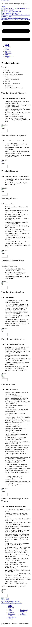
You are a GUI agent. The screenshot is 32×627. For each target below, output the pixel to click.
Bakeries (7, 70)
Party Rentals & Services (12, 339)
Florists (7, 77)
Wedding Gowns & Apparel (13, 135)
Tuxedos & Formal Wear (12, 261)
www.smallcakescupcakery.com (14, 116)
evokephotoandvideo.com (14, 422)
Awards (22, 613)
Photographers (8, 384)
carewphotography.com (11, 403)
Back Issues (12, 18)
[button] (16, 31)
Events (7, 49)
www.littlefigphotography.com (19, 447)
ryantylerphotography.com (12, 462)
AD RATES (17, 19)
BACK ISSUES (25, 19)
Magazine (7, 46)
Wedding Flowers (9, 198)
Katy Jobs (7, 51)
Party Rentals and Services (12, 83)
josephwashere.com (10, 435)
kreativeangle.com (12, 443)
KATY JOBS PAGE (22, 18)
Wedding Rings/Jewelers (12, 292)
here (24, 586)
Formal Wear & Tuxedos (12, 79)
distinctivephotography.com (18, 419)
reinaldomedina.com (19, 458)
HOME (7, 45)
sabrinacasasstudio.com (21, 466)
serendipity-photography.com (13, 478)
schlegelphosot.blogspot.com (19, 470)
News (6, 48)
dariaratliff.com (9, 407)
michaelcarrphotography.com (15, 451)
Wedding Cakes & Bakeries (13, 93)
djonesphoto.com (10, 411)
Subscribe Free (9, 56)
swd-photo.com (9, 474)
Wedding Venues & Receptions (13, 88)
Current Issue (5, 18)
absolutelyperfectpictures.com (13, 396)
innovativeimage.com (11, 432)
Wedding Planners (9, 171)
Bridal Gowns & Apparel (12, 72)
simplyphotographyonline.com (13, 485)
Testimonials (23, 614)
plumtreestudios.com (11, 455)
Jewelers (7, 81)
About (6, 54)
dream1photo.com (10, 415)
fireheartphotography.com (12, 426)
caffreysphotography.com (18, 399)
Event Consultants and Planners (14, 74)
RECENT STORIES (7, 19)
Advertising (8, 53)
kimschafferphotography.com (13, 439)
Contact (7, 57)
